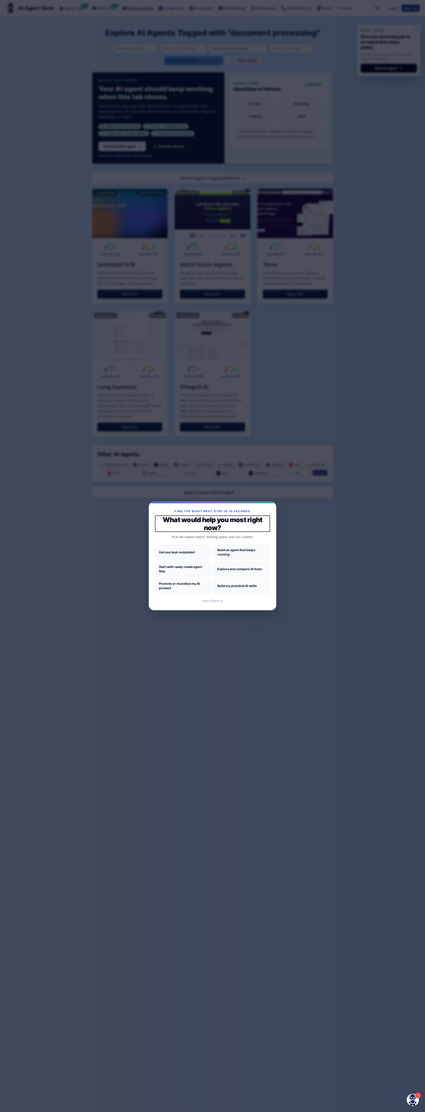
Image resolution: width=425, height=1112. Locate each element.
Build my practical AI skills (237, 586)
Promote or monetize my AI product (179, 586)
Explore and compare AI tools (239, 569)
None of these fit (212, 600)
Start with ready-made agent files (180, 569)
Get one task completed (177, 552)
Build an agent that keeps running (236, 552)
